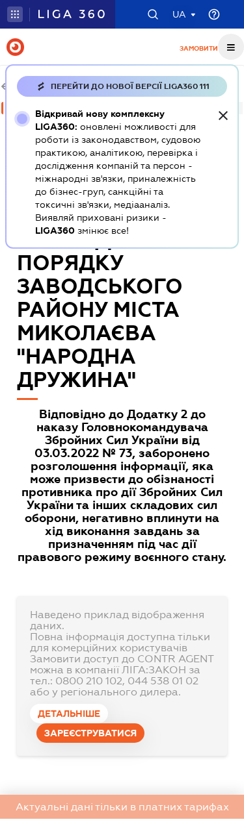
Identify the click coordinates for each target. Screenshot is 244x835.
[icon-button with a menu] (231, 47)
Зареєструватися (90, 733)
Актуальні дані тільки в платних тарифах (122, 806)
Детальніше (69, 713)
